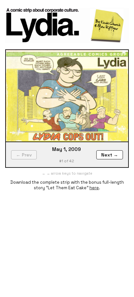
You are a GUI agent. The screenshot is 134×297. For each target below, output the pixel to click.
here (94, 188)
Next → (109, 155)
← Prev (24, 155)
